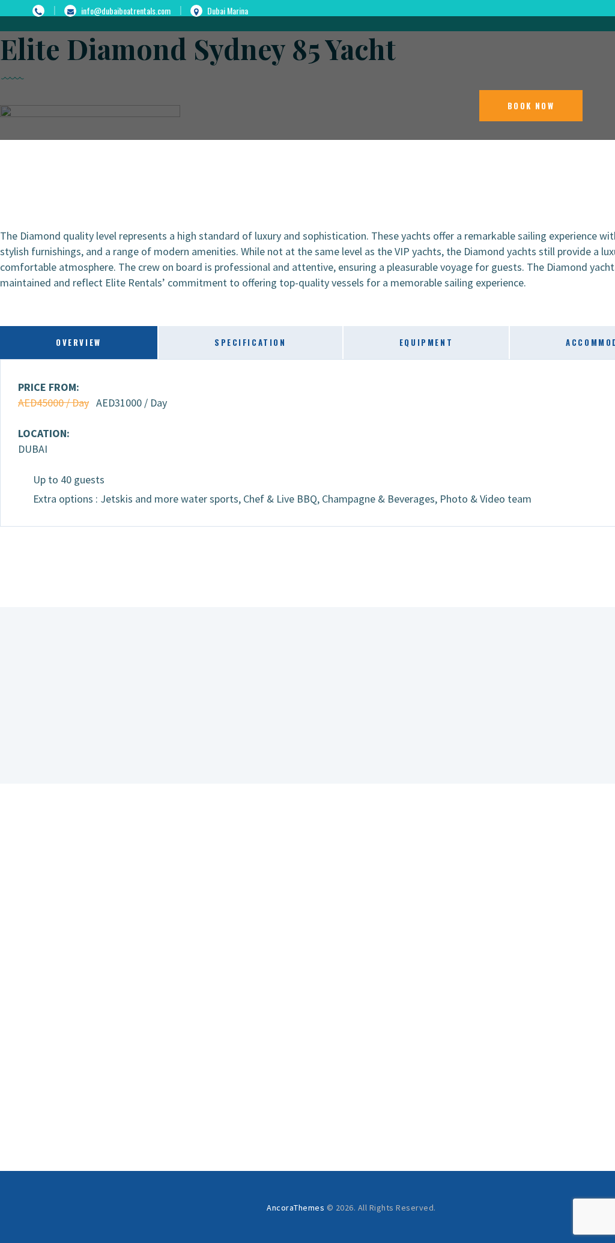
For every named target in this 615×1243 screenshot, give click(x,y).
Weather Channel (351, 1011)
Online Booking (351, 1054)
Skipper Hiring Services (350, 1040)
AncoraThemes (295, 1207)
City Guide (351, 1025)
